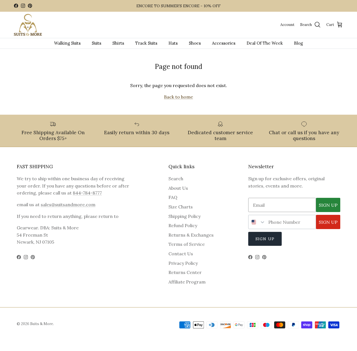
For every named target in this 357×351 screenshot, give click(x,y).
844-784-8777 (87, 193)
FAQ (172, 197)
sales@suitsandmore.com (68, 204)
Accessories (223, 43)
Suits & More (41, 323)
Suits (96, 43)
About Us (178, 188)
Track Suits (146, 43)
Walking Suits (67, 43)
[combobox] (257, 222)
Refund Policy (182, 225)
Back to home (178, 97)
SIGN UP (328, 205)
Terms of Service (186, 244)
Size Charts (180, 207)
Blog (298, 43)
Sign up (264, 238)
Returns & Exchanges (191, 235)
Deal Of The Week (265, 43)
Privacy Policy (183, 263)
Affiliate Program (187, 282)
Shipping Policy (184, 216)
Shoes (195, 43)
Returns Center (185, 272)
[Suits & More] (28, 25)
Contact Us (180, 253)
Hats (173, 43)
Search (175, 178)
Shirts (118, 43)
